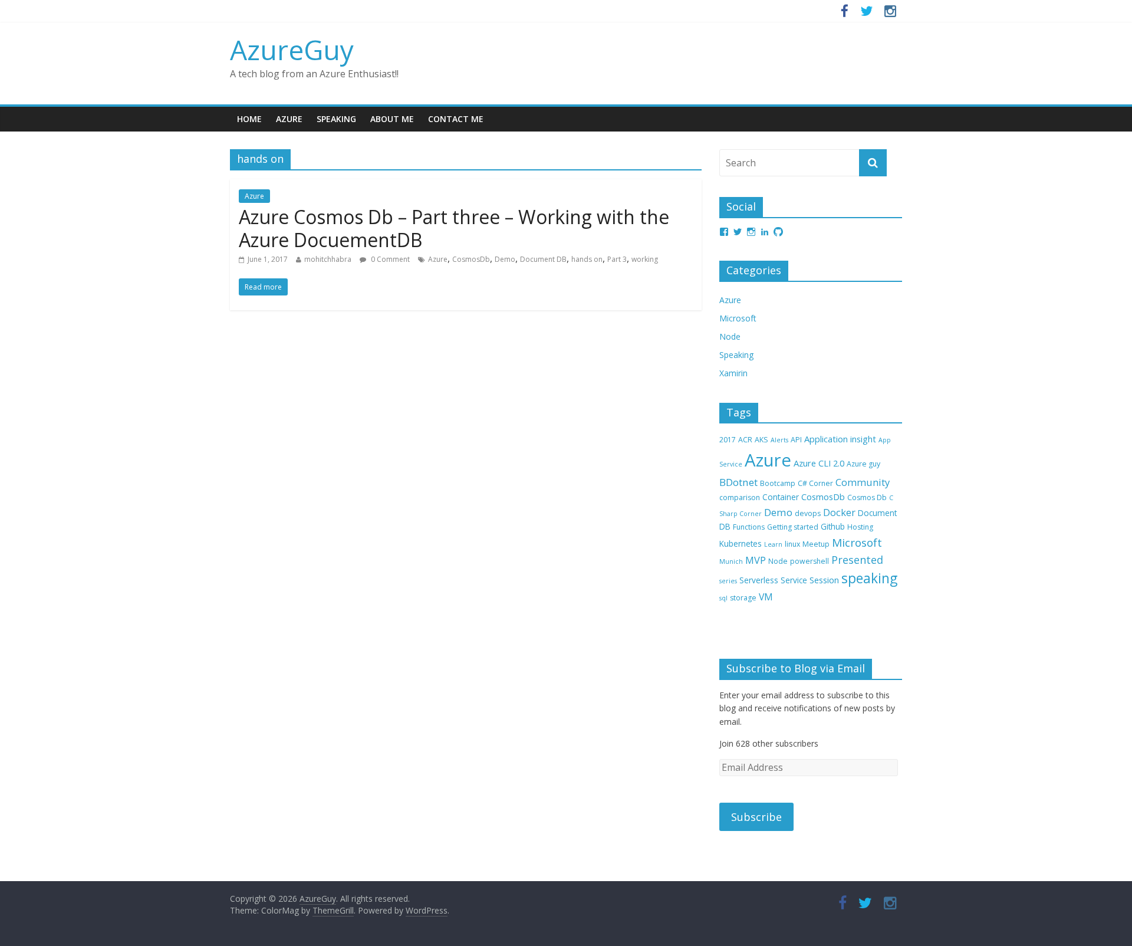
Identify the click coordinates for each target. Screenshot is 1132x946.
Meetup (816, 544)
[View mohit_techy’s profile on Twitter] (737, 231)
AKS (761, 440)
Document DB (543, 259)
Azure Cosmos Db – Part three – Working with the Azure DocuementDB (454, 228)
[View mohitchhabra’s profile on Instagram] (751, 231)
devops (808, 513)
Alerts (779, 440)
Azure (289, 118)
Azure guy (863, 464)
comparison (739, 497)
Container (780, 496)
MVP (755, 560)
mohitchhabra (327, 259)
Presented (857, 560)
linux (792, 544)
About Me (392, 118)
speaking (869, 578)
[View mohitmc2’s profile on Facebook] (724, 231)
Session (824, 580)
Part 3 (617, 259)
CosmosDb (471, 259)
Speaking (336, 118)
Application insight (840, 439)
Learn (773, 544)
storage (743, 598)
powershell (809, 561)
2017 (727, 440)
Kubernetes (740, 543)
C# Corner (815, 483)
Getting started (792, 527)
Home (249, 118)
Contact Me (455, 118)
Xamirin (733, 373)
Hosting (860, 527)
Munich (731, 561)
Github (833, 526)
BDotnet (738, 482)
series (728, 581)
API (796, 440)
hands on (587, 259)
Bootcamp (777, 483)
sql (723, 598)
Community (862, 482)
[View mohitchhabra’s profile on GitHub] (778, 231)
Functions (749, 527)
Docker (839, 512)
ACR (745, 440)
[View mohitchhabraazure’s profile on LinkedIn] (764, 231)
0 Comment (389, 259)
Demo (505, 259)
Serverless (758, 580)
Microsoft (737, 318)
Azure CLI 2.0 (819, 463)
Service (794, 580)
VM (766, 596)
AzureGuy (292, 49)
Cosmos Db (867, 497)
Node (730, 336)
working (644, 259)
